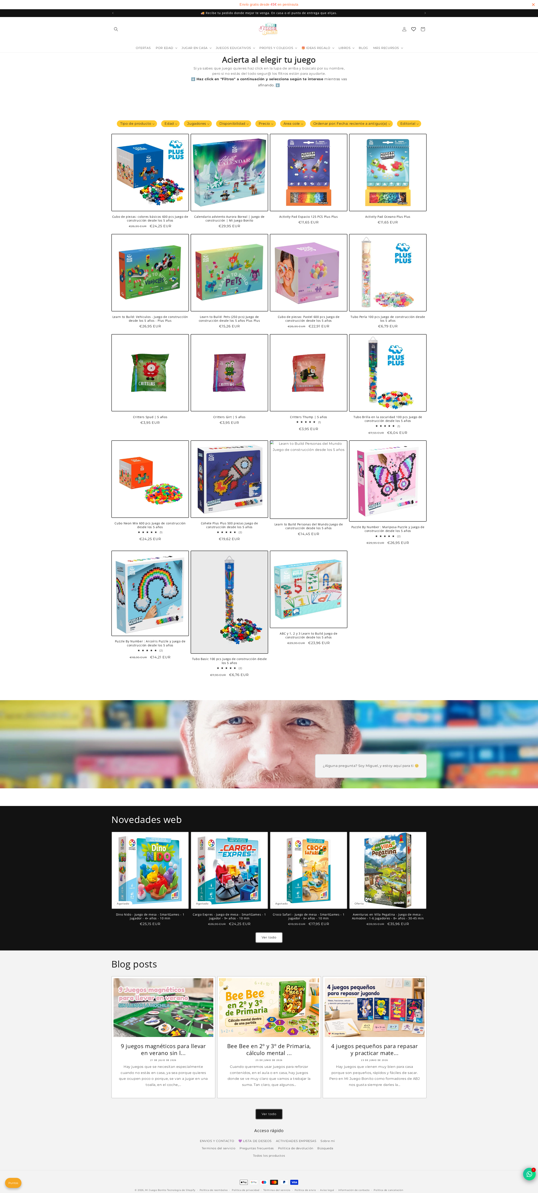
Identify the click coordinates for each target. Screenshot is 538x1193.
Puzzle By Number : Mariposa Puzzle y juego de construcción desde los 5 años (388, 529)
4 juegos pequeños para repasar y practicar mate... (374, 1049)
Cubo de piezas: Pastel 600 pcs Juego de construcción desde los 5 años (309, 319)
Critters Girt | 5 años (229, 417)
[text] (269, 5)
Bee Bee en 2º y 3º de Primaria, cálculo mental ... (269, 1049)
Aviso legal (327, 1189)
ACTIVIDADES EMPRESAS (296, 1141)
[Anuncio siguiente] (425, 13)
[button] (116, 29)
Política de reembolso (214, 1189)
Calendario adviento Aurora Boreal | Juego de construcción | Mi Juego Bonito (229, 218)
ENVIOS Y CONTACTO (217, 1141)
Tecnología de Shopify (181, 1190)
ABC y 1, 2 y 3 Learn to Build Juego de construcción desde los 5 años (308, 635)
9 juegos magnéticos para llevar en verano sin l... (163, 1049)
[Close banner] (533, 4)
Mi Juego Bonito (155, 1190)
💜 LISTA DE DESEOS (255, 1141)
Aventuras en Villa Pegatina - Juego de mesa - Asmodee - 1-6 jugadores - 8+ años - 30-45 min (388, 916)
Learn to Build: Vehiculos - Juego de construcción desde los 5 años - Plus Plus (150, 319)
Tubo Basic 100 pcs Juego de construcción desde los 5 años (229, 661)
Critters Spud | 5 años (150, 417)
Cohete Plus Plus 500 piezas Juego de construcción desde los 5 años (229, 525)
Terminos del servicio (219, 1148)
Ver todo (269, 937)
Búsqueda (325, 1148)
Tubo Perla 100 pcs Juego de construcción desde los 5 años (388, 319)
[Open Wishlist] (413, 29)
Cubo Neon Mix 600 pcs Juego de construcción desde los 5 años (150, 525)
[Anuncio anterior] (112, 13)
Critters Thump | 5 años (308, 417)
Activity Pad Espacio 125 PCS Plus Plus (308, 217)
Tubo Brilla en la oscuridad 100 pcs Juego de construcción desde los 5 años (387, 419)
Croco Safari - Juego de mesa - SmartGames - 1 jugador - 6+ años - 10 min (309, 916)
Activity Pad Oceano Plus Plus (387, 217)
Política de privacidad (245, 1189)
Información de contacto (354, 1189)
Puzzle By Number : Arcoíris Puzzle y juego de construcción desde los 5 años (150, 643)
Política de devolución (295, 1148)
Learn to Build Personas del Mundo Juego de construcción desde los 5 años (308, 526)
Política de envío (305, 1189)
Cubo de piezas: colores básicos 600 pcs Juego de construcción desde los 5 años (150, 218)
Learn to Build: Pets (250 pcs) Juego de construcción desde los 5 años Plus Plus (229, 319)
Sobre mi (327, 1141)
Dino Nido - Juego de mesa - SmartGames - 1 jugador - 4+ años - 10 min (150, 916)
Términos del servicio (276, 1189)
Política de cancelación (388, 1189)
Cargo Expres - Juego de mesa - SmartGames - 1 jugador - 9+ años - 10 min (229, 916)
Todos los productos (269, 1156)
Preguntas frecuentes (257, 1148)
